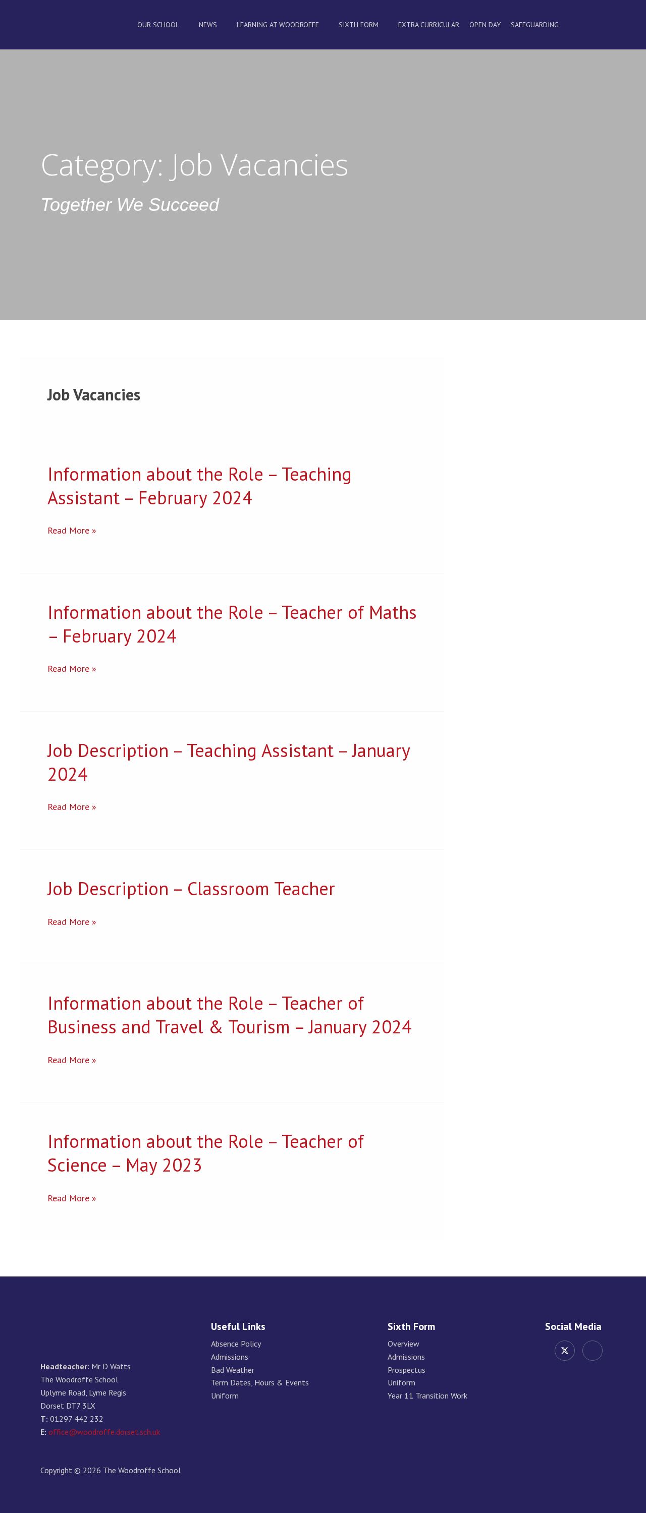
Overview (403, 1344)
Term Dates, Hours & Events (260, 1382)
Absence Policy (236, 1344)
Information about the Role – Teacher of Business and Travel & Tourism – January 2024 (229, 1014)
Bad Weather (232, 1370)
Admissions (229, 1357)
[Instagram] (592, 1351)
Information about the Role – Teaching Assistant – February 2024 (199, 485)
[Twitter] (565, 1351)
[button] (602, 24)
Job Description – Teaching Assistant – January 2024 (228, 762)
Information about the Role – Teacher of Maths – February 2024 (232, 624)
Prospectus (406, 1370)
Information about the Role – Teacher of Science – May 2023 (205, 1153)
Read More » (71, 530)
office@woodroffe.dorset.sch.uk (104, 1432)
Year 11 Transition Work (427, 1395)
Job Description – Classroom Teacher (191, 888)
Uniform (225, 1395)
